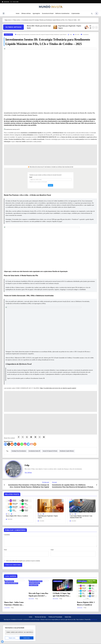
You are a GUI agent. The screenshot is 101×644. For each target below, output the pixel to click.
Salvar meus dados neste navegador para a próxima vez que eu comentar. (23, 560)
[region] (19, 633)
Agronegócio (36, 13)
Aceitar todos (27, 638)
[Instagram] (25, 444)
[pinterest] (35, 437)
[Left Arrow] (93, 27)
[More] (34, 444)
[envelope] (31, 437)
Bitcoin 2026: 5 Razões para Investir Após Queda (30, 27)
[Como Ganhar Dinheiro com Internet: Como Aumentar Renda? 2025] (82, 505)
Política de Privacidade (55, 617)
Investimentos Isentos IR (35, 34)
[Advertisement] (48, 154)
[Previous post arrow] (4, 485)
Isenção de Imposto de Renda (47, 34)
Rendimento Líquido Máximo (60, 34)
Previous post (45, 482)
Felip (71, 34)
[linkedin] (26, 437)
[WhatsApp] (39, 437)
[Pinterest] (18, 444)
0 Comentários (86, 34)
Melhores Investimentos (62, 13)
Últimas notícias (26, 13)
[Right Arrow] (96, 27)
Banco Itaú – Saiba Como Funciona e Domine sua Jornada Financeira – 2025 (14, 603)
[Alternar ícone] (3, 13)
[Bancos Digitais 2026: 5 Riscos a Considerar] (18, 505)
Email (52, 549)
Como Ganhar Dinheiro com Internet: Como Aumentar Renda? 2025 (81, 516)
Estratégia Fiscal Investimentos (22, 34)
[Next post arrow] (96, 485)
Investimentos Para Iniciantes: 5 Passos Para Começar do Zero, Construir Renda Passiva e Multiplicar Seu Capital (28, 486)
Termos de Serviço (40, 617)
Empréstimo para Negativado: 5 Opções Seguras (60, 27)
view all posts (28, 472)
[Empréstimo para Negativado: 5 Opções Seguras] (50, 505)
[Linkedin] (15, 444)
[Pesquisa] (92, 14)
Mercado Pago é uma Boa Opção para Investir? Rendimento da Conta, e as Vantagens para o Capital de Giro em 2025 (38, 594)
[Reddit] (12, 444)
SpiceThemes (94, 619)
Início (30, 617)
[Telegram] (28, 444)
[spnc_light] (96, 13)
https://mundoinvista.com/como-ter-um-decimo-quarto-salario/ (58, 388)
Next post (54, 482)
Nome (5, 549)
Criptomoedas (75, 13)
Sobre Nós (68, 617)
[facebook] (18, 437)
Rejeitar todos (12, 638)
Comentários (7, 534)
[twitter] (22, 437)
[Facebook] (5, 444)
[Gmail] (31, 444)
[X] (8, 444)
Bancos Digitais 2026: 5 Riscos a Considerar (17, 515)
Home (17, 13)
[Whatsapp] (21, 444)
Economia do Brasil (47, 13)
